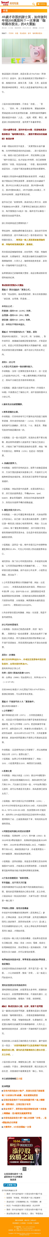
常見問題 (29, 1223)
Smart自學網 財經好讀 (14, 3)
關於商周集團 (19, 1220)
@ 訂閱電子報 (10, 1185)
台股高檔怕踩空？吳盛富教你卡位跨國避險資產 (13, 1177)
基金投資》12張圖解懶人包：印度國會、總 (23, 1202)
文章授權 (23, 1223)
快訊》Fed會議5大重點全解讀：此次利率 (23, 1206)
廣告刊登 (27, 1220)
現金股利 (23, 33)
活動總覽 (36, 1223)
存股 (16, 33)
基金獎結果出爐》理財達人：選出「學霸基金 (24, 1214)
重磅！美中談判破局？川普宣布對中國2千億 (24, 1194)
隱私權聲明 (16, 1223)
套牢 (29, 33)
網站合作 (33, 1220)
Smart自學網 (5, 3)
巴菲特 (11, 33)
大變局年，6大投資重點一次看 (17, 1127)
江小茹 (19, 1079)
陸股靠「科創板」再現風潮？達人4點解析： (24, 1198)
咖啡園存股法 (37, 33)
